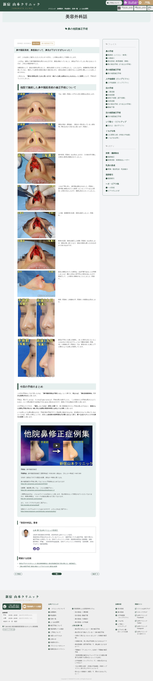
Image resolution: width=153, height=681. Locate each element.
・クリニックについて (57, 608)
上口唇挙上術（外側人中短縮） (119, 135)
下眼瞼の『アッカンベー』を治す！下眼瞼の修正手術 (91, 651)
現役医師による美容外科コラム (84, 608)
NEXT (94, 574)
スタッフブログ (142, 612)
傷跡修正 (111, 157)
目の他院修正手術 (114, 116)
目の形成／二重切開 (81, 612)
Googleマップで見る (8, 629)
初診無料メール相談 (147, 2)
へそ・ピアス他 (112, 184)
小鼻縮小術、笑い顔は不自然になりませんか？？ (91, 641)
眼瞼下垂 (111, 107)
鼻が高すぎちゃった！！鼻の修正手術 (87, 629)
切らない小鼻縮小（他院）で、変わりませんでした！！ (91, 673)
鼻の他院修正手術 (47, 43)
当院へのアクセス (56, 635)
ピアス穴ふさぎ (113, 190)
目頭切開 (111, 95)
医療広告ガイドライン (57, 649)
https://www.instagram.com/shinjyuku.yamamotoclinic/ (38, 511)
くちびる (120, 621)
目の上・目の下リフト (116, 125)
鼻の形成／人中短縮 (81, 622)
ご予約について (114, 3)
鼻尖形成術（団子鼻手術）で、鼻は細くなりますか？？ (91, 645)
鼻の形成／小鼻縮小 (81, 619)
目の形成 (120, 608)
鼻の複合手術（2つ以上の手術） (120, 64)
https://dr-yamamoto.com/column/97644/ (34, 484)
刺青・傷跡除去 (112, 153)
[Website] (34, 548)
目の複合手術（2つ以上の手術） (120, 104)
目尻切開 (111, 101)
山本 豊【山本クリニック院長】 (45, 530)
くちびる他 (110, 131)
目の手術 (109, 88)
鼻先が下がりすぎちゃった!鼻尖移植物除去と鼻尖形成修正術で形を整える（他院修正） (47, 563)
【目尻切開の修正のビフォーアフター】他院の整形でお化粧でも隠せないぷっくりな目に (91, 656)
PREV (19, 574)
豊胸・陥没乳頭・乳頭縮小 (118, 169)
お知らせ (53, 639)
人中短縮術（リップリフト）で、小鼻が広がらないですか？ (91, 662)
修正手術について (56, 625)
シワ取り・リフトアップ (116, 122)
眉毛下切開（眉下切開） (117, 98)
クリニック (52, 8)
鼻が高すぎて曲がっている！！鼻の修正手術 (89, 632)
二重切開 (111, 92)
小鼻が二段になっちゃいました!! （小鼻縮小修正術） (91, 636)
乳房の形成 (110, 165)
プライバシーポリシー (57, 645)
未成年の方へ (54, 642)
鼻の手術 (36, 43)
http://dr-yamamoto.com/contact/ (31, 499)
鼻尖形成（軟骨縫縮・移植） (118, 61)
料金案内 (67, 8)
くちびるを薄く (113, 138)
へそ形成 (111, 187)
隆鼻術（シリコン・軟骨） (118, 55)
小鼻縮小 (111, 58)
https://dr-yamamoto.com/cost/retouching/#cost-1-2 (37, 490)
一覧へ (57, 574)
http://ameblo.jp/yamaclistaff (30, 505)
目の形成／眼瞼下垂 (81, 615)
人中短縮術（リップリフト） (118, 83)
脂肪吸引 (109, 175)
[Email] (38, 548)
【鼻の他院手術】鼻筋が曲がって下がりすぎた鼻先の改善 (38, 566)
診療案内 (60, 8)
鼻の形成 (120, 612)
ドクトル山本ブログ (143, 608)
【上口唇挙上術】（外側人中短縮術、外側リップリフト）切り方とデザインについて (91, 667)
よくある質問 (83, 8)
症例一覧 (75, 8)
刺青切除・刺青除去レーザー (118, 160)
